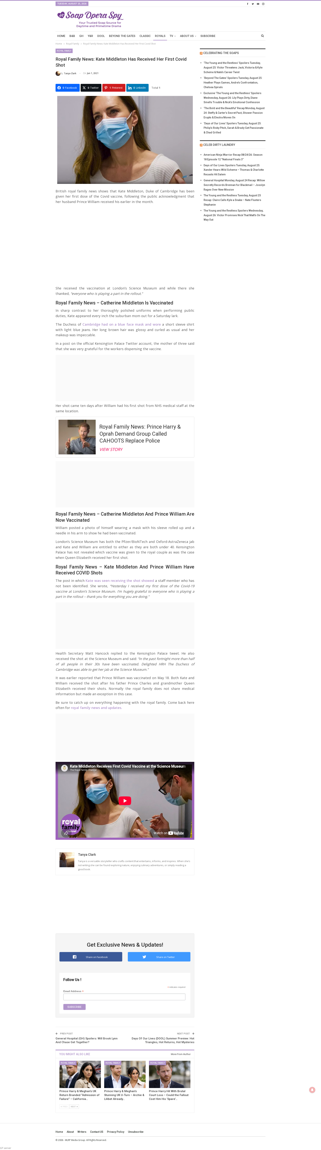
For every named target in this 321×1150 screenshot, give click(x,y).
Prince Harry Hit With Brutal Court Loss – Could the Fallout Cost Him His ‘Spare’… (169, 1095)
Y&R (90, 36)
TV (171, 36)
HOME (61, 36)
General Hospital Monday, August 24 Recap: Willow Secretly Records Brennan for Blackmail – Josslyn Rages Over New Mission (234, 185)
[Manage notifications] (312, 1090)
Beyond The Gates (122, 36)
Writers (81, 1131)
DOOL (101, 36)
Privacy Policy (115, 1131)
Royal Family (64, 51)
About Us (187, 36)
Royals (160, 36)
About (70, 1131)
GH (81, 36)
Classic (145, 36)
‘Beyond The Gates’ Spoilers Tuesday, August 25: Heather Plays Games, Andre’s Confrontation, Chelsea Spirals (233, 82)
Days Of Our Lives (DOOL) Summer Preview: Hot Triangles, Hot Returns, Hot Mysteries (163, 1040)
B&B (72, 36)
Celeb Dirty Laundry (219, 145)
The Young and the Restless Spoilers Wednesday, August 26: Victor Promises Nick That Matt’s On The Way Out (234, 215)
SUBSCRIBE (207, 36)
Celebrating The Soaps (221, 53)
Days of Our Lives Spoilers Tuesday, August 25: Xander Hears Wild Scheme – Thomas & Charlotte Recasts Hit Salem (234, 170)
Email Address (73, 991)
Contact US (96, 1131)
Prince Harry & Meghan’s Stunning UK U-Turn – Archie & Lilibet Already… (124, 1095)
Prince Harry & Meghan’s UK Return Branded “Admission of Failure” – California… (79, 1095)
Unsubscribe (135, 1131)
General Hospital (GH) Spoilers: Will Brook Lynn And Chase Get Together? (87, 1040)
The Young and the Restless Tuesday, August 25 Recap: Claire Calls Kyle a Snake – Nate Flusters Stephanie (232, 200)
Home (59, 1131)
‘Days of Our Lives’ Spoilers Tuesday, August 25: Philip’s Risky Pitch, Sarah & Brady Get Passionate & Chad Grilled (233, 128)
